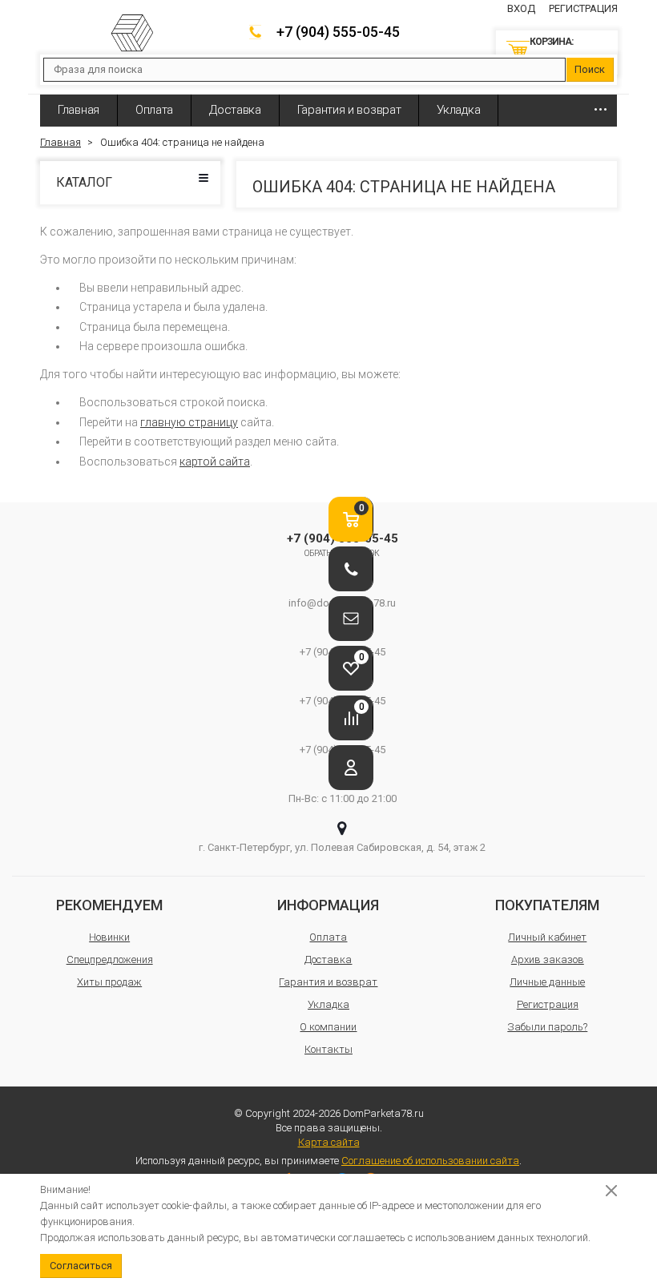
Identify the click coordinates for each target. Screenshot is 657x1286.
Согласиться (81, 1266)
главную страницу (189, 422)
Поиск (589, 69)
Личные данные (547, 982)
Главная (78, 110)
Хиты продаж (109, 982)
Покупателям (547, 905)
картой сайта (214, 461)
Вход (521, 8)
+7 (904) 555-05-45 (338, 31)
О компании (328, 1027)
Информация (328, 905)
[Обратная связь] (350, 618)
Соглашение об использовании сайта (430, 1161)
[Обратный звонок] (350, 568)
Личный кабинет (547, 937)
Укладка (458, 110)
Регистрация (583, 8)
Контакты (328, 1049)
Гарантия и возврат (349, 110)
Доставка (235, 110)
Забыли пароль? (547, 1027)
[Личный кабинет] (350, 767)
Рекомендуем (109, 905)
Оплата (154, 110)
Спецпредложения (110, 959)
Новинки (109, 937)
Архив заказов (547, 959)
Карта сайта (329, 1142)
